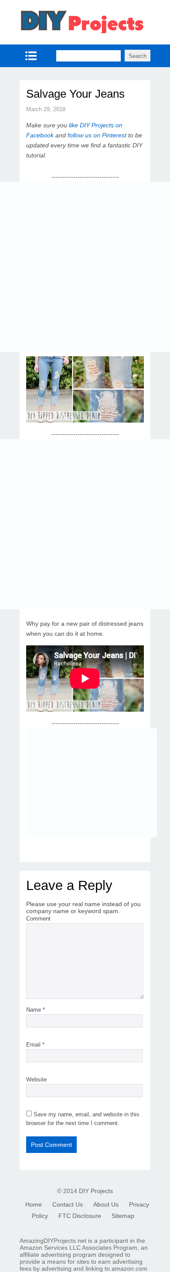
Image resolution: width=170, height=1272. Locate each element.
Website (36, 1079)
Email (35, 1044)
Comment (38, 918)
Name (35, 1009)
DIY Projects (96, 1190)
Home (33, 1204)
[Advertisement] (85, 267)
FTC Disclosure (79, 1215)
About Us (106, 1204)
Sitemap (123, 1215)
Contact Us (67, 1204)
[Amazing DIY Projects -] (82, 32)
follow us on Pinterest (97, 135)
